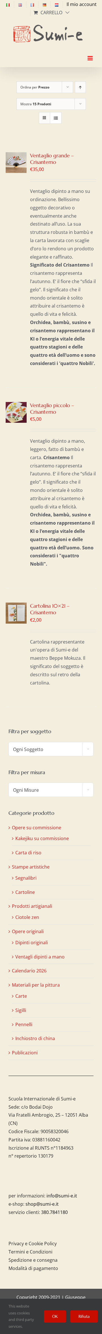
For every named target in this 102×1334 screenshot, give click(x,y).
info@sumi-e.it (61, 1196)
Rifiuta (84, 1316)
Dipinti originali (31, 942)
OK (55, 1316)
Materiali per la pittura (36, 985)
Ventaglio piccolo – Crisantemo (52, 408)
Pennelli (23, 1024)
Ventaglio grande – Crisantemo (52, 158)
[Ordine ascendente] (80, 87)
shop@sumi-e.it (42, 1204)
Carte (21, 996)
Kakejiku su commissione (42, 838)
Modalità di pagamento (33, 1268)
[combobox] (51, 749)
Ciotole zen (27, 917)
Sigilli (20, 1010)
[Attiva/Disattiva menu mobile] (91, 53)
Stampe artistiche (31, 867)
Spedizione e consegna (33, 1260)
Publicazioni (25, 1053)
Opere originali (28, 931)
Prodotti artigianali (32, 906)
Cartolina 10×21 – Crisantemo (49, 609)
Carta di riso (28, 853)
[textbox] (51, 749)
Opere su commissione (36, 827)
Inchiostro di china (35, 1038)
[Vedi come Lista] (55, 117)
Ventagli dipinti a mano (40, 957)
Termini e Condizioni (30, 1252)
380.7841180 (54, 1212)
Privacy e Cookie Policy (32, 1243)
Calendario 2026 (29, 971)
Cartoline (25, 892)
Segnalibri (26, 878)
